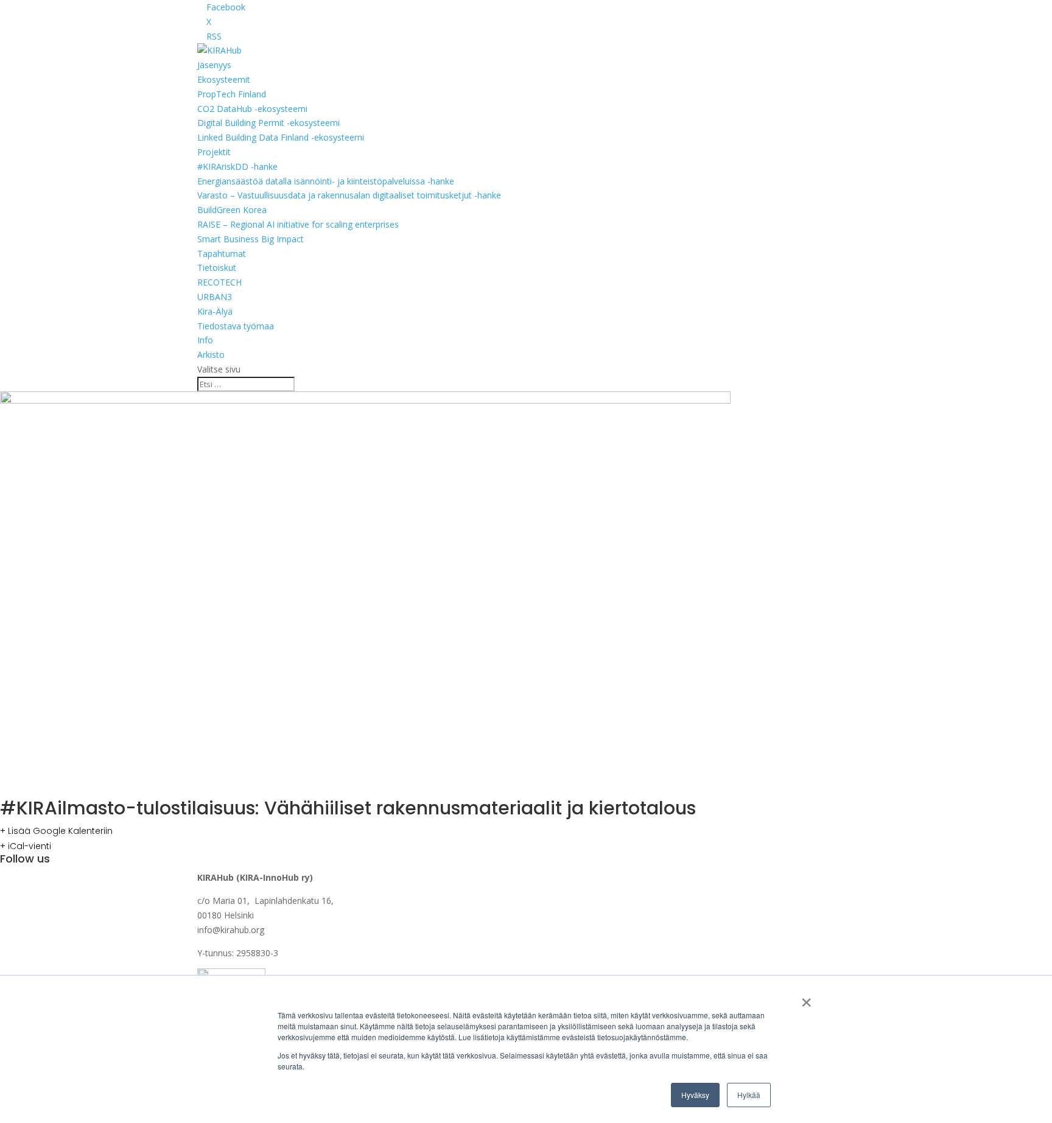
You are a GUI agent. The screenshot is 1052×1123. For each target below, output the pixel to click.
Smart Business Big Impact (250, 239)
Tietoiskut (216, 267)
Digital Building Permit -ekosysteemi (268, 122)
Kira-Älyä (215, 311)
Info (205, 340)
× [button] (806, 998)
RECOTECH (219, 282)
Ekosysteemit (223, 79)
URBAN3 (214, 297)
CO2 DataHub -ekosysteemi (252, 108)
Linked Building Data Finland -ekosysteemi (280, 137)
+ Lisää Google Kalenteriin (56, 831)
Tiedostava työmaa (235, 326)
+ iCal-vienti (25, 846)
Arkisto (211, 354)
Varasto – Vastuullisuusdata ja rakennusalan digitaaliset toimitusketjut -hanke (349, 195)
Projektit (214, 152)
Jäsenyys (214, 65)
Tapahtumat (221, 253)
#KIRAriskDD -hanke (237, 166)
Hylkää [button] (748, 1095)
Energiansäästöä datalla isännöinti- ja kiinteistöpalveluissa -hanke (325, 181)
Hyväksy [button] (695, 1095)
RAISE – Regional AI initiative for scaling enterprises (298, 224)
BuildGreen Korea (232, 209)
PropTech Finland (231, 94)
